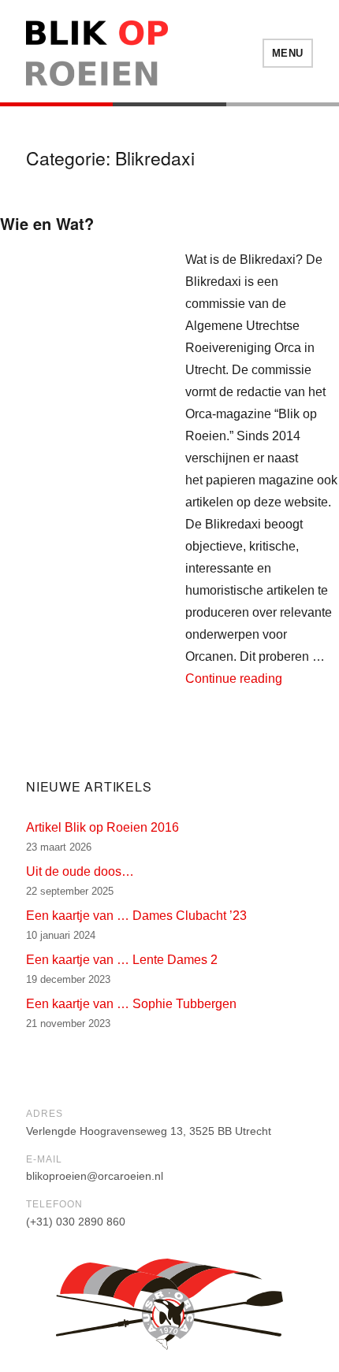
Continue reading (233, 678)
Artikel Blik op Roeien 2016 (102, 827)
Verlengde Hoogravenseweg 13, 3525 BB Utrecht (148, 1131)
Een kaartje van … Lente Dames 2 (122, 959)
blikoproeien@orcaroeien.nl (94, 1176)
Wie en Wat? (47, 223)
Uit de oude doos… (80, 871)
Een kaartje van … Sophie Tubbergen (131, 1003)
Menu (288, 53)
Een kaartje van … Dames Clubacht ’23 (136, 915)
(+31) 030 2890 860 (75, 1221)
